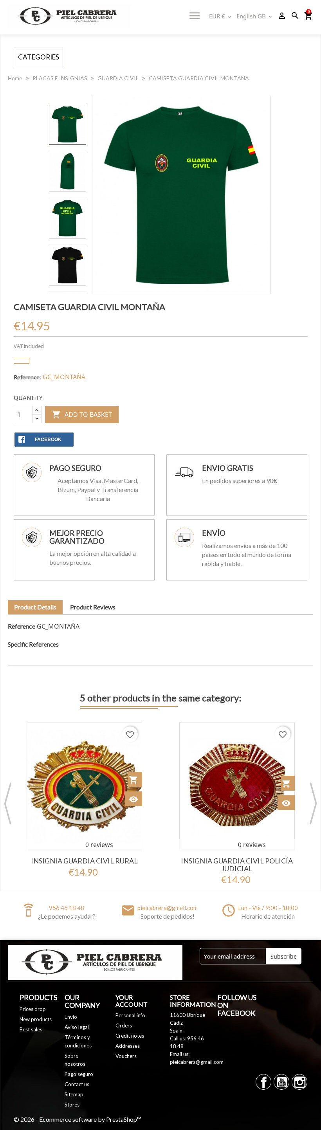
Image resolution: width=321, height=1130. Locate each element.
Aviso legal (77, 1027)
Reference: (27, 377)
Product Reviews (92, 607)
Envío (71, 1017)
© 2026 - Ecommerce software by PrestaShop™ (77, 1119)
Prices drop (33, 1009)
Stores (72, 1104)
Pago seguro (79, 1074)
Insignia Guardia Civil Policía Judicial (237, 864)
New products (36, 1019)
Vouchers (126, 1056)
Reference (21, 626)
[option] (84, 799)
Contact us (77, 1084)
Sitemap (74, 1094)
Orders (123, 1025)
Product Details (35, 607)
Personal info (130, 1015)
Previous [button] (8, 803)
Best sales (31, 1029)
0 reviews (99, 845)
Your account (131, 1000)
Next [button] (313, 803)
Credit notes (129, 1036)
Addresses (127, 1046)
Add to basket (82, 414)
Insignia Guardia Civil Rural (84, 860)
